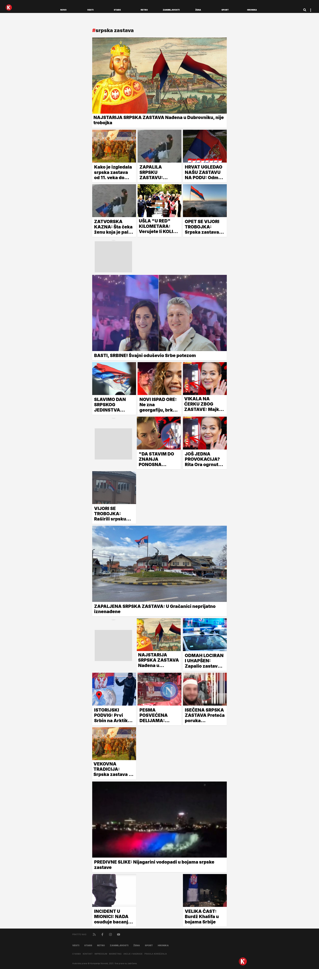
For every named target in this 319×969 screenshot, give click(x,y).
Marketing (115, 954)
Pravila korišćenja (155, 954)
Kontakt (88, 954)
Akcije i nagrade (133, 954)
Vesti (90, 10)
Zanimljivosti (171, 10)
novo (63, 10)
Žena (198, 10)
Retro (144, 10)
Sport (225, 10)
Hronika (252, 10)
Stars (117, 10)
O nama (76, 954)
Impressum (100, 954)
